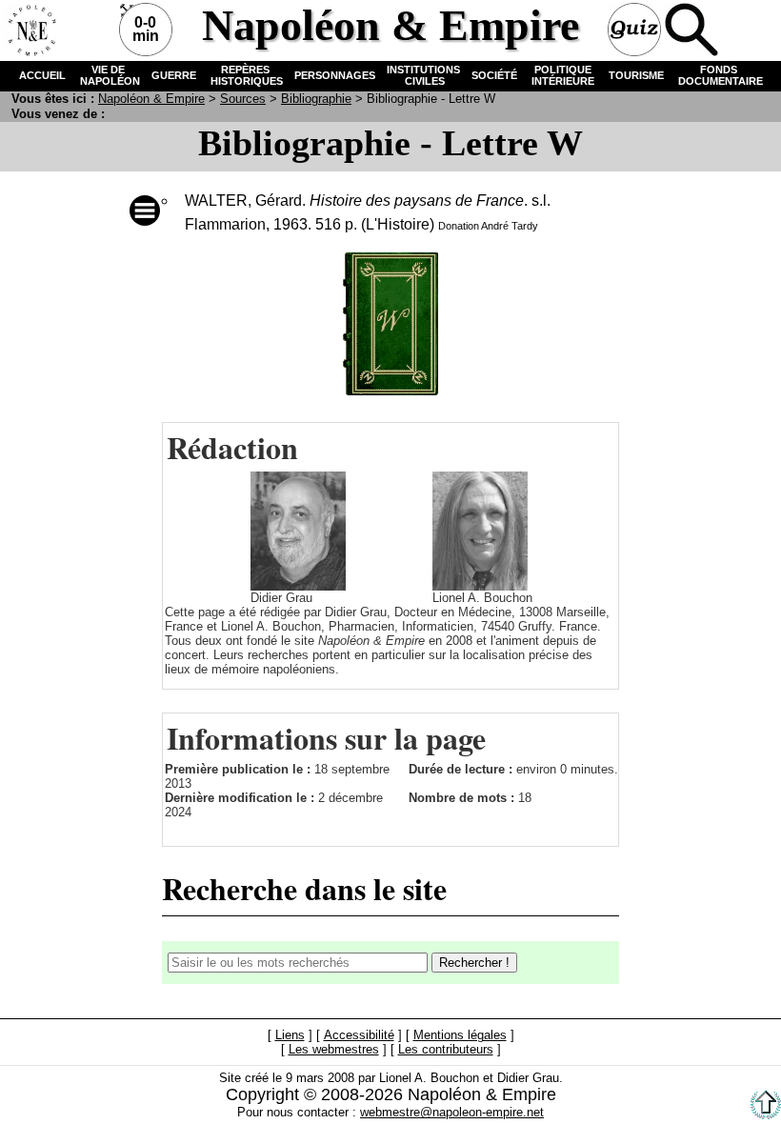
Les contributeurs (445, 1050)
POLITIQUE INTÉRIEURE (563, 75)
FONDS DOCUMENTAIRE (719, 75)
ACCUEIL (42, 75)
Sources (243, 98)
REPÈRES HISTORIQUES (245, 75)
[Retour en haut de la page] (766, 1115)
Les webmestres (334, 1050)
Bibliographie (316, 98)
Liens (290, 1036)
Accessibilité (359, 1036)
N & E (151, 98)
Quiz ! (634, 29)
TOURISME (636, 75)
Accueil (29, 29)
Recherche (691, 29)
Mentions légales (460, 1036)
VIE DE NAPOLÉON (108, 75)
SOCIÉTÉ (494, 75)
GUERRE (173, 75)
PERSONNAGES (334, 75)
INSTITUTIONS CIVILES (423, 75)
